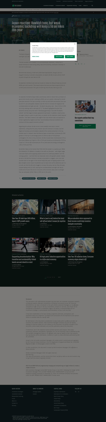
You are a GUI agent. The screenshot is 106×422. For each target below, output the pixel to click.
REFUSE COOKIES (59, 56)
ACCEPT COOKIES (70, 56)
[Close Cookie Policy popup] (75, 44)
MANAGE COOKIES (35, 56)
